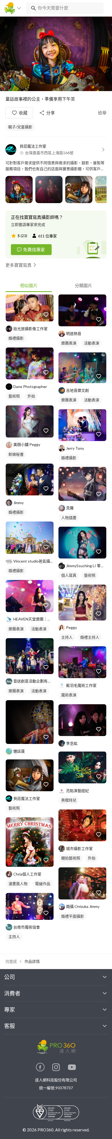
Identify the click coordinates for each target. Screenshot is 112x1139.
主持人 (14, 936)
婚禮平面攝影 (72, 916)
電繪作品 (42, 883)
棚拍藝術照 (70, 858)
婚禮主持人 (89, 637)
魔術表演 (68, 695)
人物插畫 (68, 517)
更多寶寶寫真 (18, 265)
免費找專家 (34, 249)
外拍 (31, 396)
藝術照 (14, 396)
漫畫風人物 (17, 883)
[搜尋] (32, 8)
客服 (9, 1026)
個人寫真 (68, 575)
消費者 (12, 993)
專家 (9, 1009)
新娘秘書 (16, 454)
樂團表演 (16, 628)
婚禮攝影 (16, 338)
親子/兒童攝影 (20, 127)
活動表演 (38, 628)
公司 (9, 977)
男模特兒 (68, 800)
